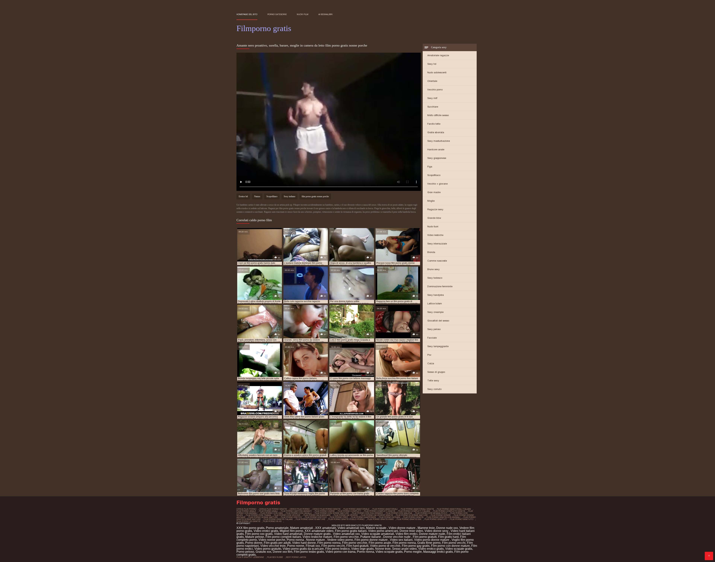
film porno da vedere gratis (377, 515)
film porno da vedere (346, 515)
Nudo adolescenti (437, 72)
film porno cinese (325, 511)
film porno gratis (413, 517)
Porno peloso (245, 551)
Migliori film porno (291, 530)
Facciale (432, 337)
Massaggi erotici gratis (438, 551)
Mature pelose (254, 536)
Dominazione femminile (439, 286)
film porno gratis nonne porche (315, 196)
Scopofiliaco (433, 175)
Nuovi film (302, 14)
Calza (430, 363)
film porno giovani (389, 517)
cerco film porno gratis (326, 509)
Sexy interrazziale (437, 243)
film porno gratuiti (435, 519)
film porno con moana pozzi (431, 513)
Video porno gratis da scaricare (303, 548)
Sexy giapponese (436, 158)
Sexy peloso (434, 329)
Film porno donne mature (371, 539)
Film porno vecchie (346, 536)
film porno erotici (291, 517)
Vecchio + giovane (437, 183)
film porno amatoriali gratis (417, 509)
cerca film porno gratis (273, 509)
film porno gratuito (461, 519)
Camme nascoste (437, 260)
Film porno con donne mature (450, 545)
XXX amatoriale (325, 527)
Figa (429, 166)
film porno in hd (272, 521)
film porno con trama (258, 515)
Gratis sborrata (435, 132)
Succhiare (432, 106)
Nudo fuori (432, 226)
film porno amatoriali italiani (454, 509)
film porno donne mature (263, 517)
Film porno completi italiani (283, 536)
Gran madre (434, 192)
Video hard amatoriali (288, 533)
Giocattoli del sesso (438, 320)
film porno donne (441, 515)
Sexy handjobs (435, 295)
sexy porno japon (296, 557)
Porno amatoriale (277, 527)
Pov (429, 354)
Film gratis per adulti (277, 542)
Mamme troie (426, 527)
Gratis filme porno (429, 542)
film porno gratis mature (310, 519)
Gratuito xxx (263, 551)
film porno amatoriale (356, 509)
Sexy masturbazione (438, 141)
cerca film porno (246, 509)
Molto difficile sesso (438, 115)
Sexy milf (432, 98)
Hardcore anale (435, 149)
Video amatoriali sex (351, 527)
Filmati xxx (313, 545)
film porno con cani (271, 513)
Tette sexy (433, 380)
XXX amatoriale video (319, 530)
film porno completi (349, 511)
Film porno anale (380, 542)
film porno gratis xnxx (380, 519)
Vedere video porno (340, 539)
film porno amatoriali (385, 509)
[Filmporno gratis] (709, 556)
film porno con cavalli (299, 513)
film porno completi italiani (414, 511)
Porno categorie (277, 14)
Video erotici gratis (266, 530)
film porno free (339, 517)
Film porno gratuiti (425, 536)
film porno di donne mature (412, 515)
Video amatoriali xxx (346, 533)
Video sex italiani (401, 539)
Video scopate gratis (458, 548)
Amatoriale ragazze (438, 55)
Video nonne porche (271, 539)
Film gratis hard (448, 536)
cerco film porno (300, 509)
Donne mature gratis (317, 533)
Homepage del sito (246, 14)
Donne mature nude (432, 533)
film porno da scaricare (317, 515)
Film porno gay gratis (416, 545)
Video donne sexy (437, 530)
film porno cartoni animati (296, 511)
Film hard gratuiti (357, 545)
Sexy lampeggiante (438, 346)
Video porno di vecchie (385, 545)
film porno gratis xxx (409, 519)
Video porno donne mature (432, 539)
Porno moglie (413, 551)
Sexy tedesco (434, 277)
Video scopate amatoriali (377, 533)
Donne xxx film (282, 551)
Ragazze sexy (435, 209)
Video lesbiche (435, 235)
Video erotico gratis (431, 548)
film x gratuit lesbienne (250, 557)
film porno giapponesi (363, 517)
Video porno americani (383, 530)
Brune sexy (433, 269)
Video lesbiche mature (317, 536)
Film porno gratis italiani (351, 530)
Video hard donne (304, 542)
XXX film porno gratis (250, 527)
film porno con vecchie (287, 515)
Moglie (431, 200)
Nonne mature (316, 539)
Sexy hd (431, 64)
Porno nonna (296, 539)
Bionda (431, 252)
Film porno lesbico (337, 548)
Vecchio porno (435, 89)
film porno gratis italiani (278, 519)
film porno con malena (399, 513)
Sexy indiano (289, 196)
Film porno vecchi (453, 542)
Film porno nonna (329, 542)
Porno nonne (295, 545)
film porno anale (246, 511)
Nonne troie (383, 548)
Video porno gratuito (267, 548)
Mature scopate (376, 527)
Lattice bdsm (434, 303)
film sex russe (275, 557)
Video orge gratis (362, 548)
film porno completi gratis (379, 511)
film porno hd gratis (248, 521)
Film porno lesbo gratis (309, 551)
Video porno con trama (340, 551)
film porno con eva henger (367, 513)
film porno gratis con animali (443, 517)
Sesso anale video (404, 548)
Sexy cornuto (434, 389)
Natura (257, 196)
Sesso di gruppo (436, 372)
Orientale (432, 81)
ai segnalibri (325, 14)
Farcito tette (433, 123)
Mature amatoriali (302, 527)
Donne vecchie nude (397, 536)
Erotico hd (243, 196)
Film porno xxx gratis (259, 533)
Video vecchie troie (273, 545)
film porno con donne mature (332, 513)
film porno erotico (316, 517)
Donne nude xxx (447, 527)
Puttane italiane (371, 536)
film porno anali (268, 511)
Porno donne (253, 542)
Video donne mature (402, 527)
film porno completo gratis (449, 511)
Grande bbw (434, 218)
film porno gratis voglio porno (346, 519)
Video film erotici (406, 533)
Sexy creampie (435, 312)
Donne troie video (411, 530)
